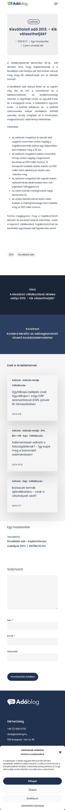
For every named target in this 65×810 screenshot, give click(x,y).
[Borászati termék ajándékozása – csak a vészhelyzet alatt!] (32, 494)
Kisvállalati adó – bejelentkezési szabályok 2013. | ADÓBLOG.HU (26, 543)
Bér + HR (16, 435)
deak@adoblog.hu (17, 734)
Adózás (33, 21)
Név (10, 620)
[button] (60, 752)
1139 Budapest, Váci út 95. (21, 739)
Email (11, 635)
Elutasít (32, 789)
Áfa (43, 430)
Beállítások (32, 798)
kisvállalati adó (26, 254)
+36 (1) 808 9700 (16, 728)
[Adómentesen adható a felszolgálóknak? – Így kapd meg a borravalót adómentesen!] (32, 448)
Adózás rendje (30, 380)
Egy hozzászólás (40, 41)
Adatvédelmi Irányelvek (32, 805)
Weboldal (12, 651)
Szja (25, 435)
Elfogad (32, 781)
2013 (11, 254)
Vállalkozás (19, 385)
